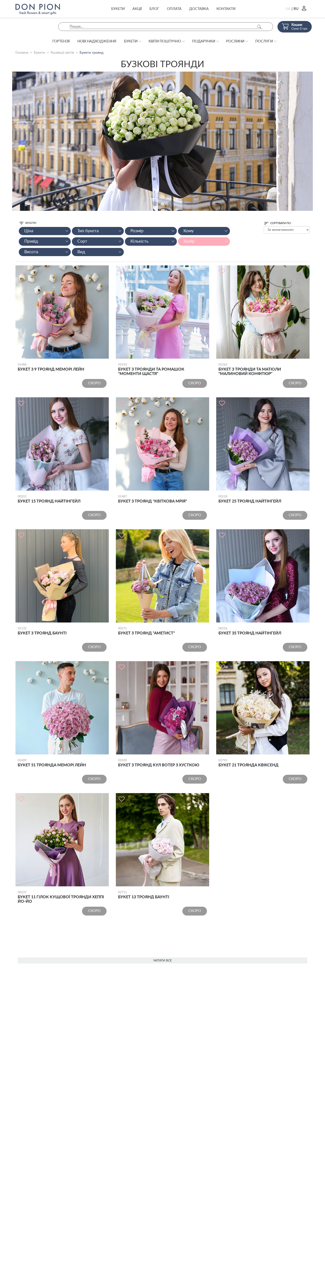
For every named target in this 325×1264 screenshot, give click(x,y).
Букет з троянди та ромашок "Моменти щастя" (151, 369)
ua (288, 9)
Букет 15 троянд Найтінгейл (49, 499)
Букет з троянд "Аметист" (146, 631)
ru (296, 9)
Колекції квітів (62, 52)
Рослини (235, 41)
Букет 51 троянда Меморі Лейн (52, 763)
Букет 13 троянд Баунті (143, 895)
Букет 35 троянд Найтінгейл (249, 631)
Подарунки (203, 41)
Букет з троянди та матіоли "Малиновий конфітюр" (249, 369)
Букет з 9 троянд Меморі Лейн (51, 367)
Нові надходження (96, 41)
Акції (137, 9)
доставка (199, 9)
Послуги (264, 41)
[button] (155, 203)
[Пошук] (259, 26)
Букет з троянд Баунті (42, 631)
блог (154, 9)
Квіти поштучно (165, 41)
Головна (21, 52)
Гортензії (61, 41)
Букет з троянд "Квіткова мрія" (152, 499)
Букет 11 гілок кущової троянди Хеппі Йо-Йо (61, 897)
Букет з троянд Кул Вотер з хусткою (158, 763)
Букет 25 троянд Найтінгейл (249, 499)
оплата (174, 9)
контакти (225, 9)
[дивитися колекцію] (162, 141)
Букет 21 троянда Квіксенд (248, 763)
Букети (118, 9)
